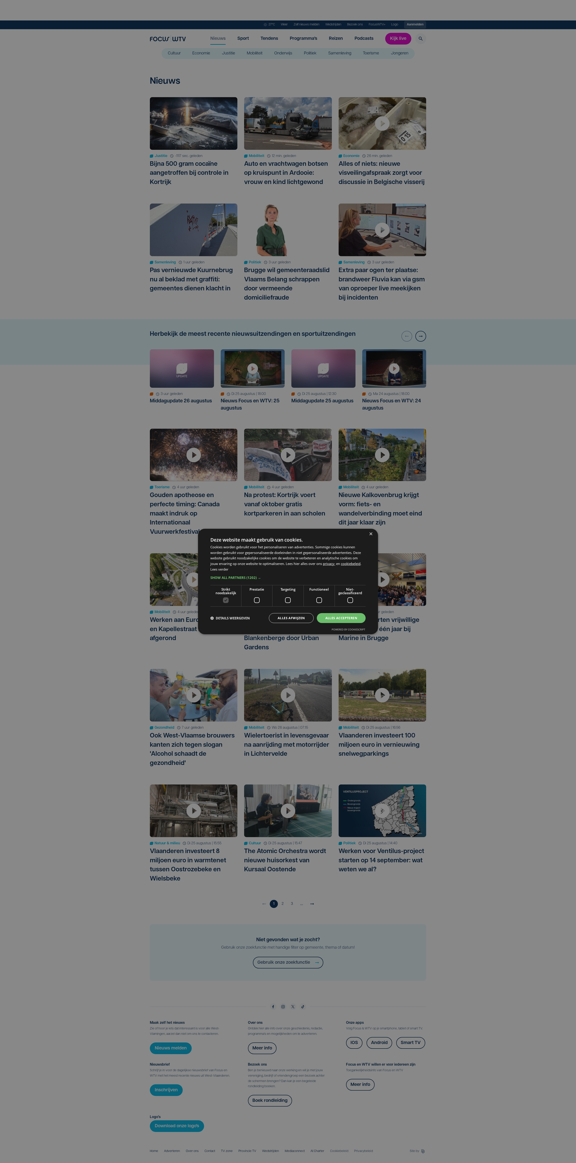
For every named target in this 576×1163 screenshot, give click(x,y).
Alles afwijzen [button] (291, 618)
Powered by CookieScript (348, 629)
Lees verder (219, 569)
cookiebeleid (350, 563)
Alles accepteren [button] (341, 618)
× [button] (370, 534)
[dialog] (288, 581)
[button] (288, 578)
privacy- (329, 563)
